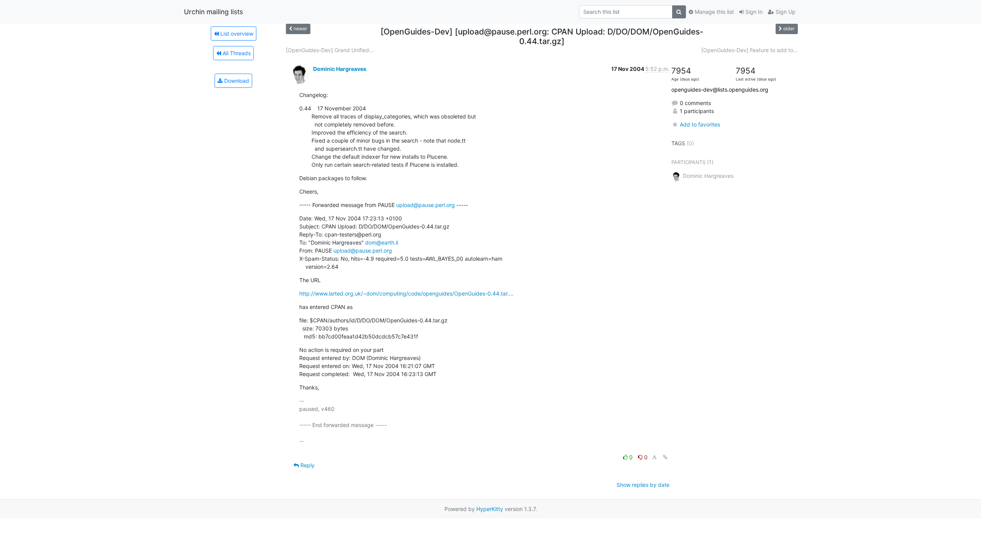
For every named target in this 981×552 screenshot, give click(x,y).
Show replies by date (643, 484)
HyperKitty (489, 509)
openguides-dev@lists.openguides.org (719, 89)
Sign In (753, 11)
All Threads (236, 53)
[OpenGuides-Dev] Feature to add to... (749, 50)
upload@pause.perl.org (425, 205)
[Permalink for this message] (665, 457)
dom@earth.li (381, 242)
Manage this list (713, 11)
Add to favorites (700, 124)
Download (236, 80)
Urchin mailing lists (213, 12)
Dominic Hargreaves (339, 69)
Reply (307, 465)
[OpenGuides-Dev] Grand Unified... (330, 50)
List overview (236, 33)
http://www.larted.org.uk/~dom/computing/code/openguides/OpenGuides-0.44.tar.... (406, 293)
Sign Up (785, 11)
